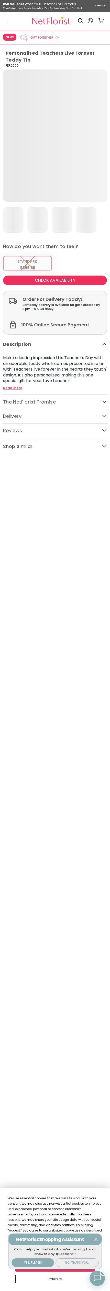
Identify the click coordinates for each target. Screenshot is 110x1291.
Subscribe (101, 5)
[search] (81, 20)
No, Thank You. (77, 1262)
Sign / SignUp (90, 20)
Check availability (55, 280)
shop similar (17, 446)
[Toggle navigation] (9, 22)
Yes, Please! (33, 1262)
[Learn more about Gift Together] (39, 37)
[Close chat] (96, 1239)
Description (17, 344)
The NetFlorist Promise (29, 402)
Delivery (12, 416)
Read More (12, 388)
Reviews (12, 430)
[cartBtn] (101, 20)
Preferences (55, 1279)
